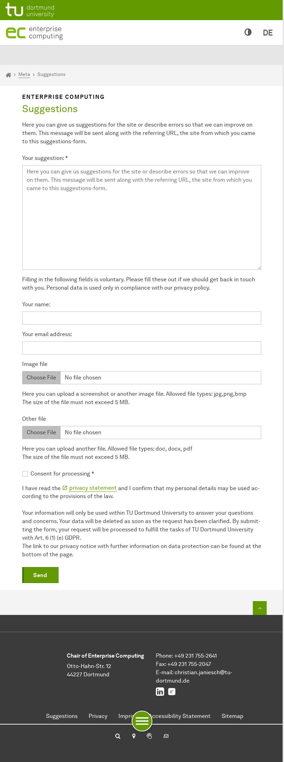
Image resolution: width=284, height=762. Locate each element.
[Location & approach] (133, 737)
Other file (34, 419)
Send (40, 575)
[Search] (118, 737)
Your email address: (47, 334)
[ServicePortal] (149, 737)
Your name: (36, 304)
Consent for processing (62, 473)
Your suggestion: (45, 158)
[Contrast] (248, 33)
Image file (34, 364)
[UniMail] (166, 737)
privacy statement (93, 488)
